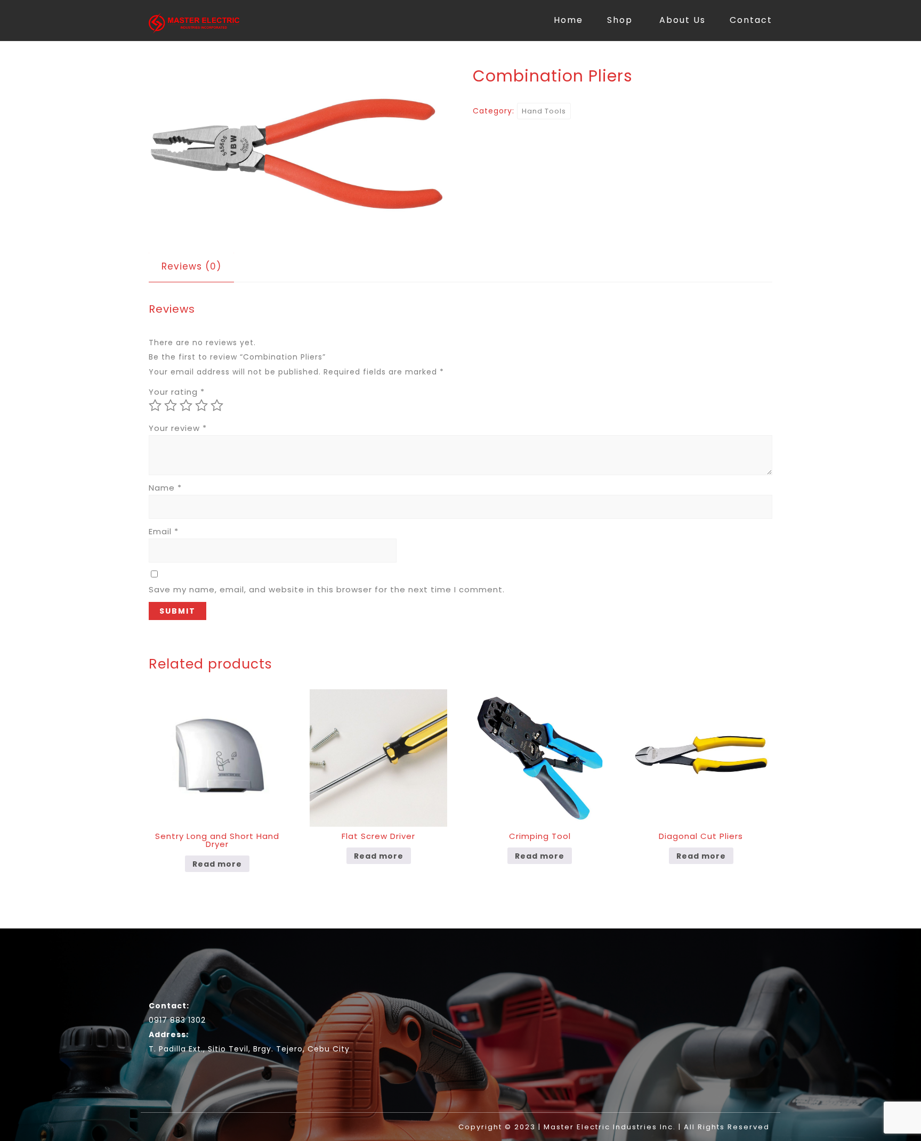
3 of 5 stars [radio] (186, 405)
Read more (217, 864)
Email (164, 531)
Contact (751, 20)
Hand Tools (544, 111)
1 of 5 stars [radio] (155, 405)
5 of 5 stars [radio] (217, 405)
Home (568, 20)
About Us (682, 20)
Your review (178, 428)
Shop (620, 20)
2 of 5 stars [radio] (170, 405)
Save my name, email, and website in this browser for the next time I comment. (327, 589)
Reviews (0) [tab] (191, 266)
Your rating (177, 391)
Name (165, 487)
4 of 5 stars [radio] (201, 405)
